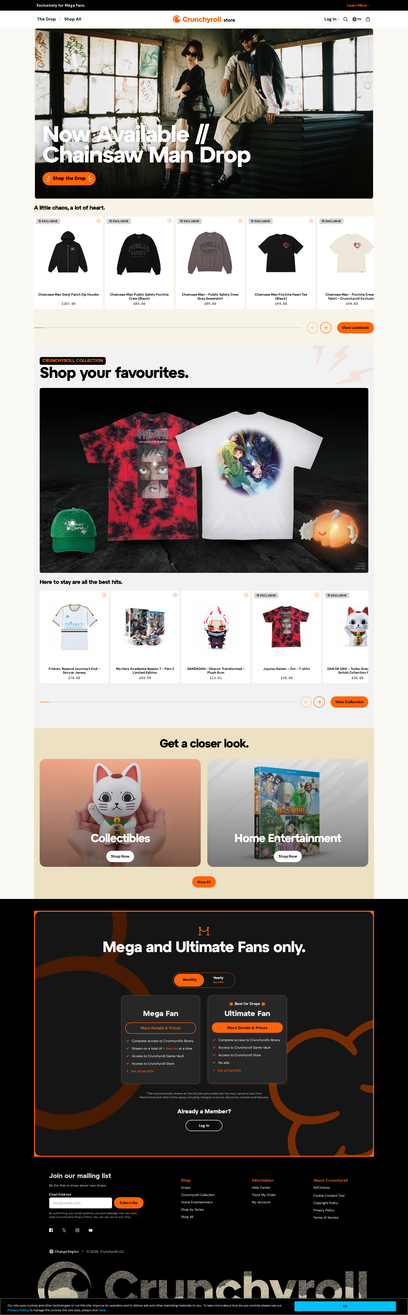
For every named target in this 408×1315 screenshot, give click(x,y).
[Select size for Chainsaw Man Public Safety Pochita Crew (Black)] (169, 220)
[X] (64, 1230)
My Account (261, 1202)
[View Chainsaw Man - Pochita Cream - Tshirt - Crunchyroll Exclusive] (351, 252)
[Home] (204, 19)
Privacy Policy (323, 1210)
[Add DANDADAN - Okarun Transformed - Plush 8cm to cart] (246, 595)
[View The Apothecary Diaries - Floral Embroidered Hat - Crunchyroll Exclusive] (72, 523)
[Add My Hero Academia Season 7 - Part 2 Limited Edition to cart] (175, 595)
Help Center (261, 1187)
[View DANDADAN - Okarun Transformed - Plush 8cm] (215, 627)
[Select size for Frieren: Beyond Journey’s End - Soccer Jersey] (104, 595)
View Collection (349, 701)
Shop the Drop (69, 178)
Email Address (60, 1194)
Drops (185, 1187)
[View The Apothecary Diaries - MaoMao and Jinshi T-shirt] (253, 464)
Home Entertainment (196, 1202)
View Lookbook (355, 327)
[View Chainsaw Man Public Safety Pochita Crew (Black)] (139, 252)
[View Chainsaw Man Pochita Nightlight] (335, 526)
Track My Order (264, 1195)
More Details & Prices (161, 1028)
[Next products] (326, 327)
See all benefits (142, 1071)
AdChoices (321, 1187)
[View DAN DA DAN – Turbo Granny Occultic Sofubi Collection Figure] (357, 627)
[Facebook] (51, 1230)
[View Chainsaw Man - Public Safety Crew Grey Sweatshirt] (210, 252)
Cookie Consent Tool (328, 1195)
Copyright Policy (325, 1203)
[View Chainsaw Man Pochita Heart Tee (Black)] (281, 252)
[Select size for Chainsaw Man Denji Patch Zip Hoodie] (98, 220)
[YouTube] (90, 1230)
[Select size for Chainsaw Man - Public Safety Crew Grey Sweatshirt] (240, 220)
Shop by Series (192, 1209)
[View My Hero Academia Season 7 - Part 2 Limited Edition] (145, 627)
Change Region (67, 1251)
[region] (204, 263)
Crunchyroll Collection (198, 1195)
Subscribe (129, 1202)
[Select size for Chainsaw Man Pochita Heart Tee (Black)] (311, 220)
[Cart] (368, 19)
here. (102, 1310)
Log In (330, 19)
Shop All (72, 19)
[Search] (345, 19)
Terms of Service (326, 1217)
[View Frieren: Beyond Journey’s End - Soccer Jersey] (74, 627)
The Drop (46, 19)
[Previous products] (312, 327)
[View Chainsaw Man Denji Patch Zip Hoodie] (68, 252)
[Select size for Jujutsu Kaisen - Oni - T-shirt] (316, 595)
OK (345, 1306)
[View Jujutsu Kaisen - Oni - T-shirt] (155, 464)
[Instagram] (77, 1230)
